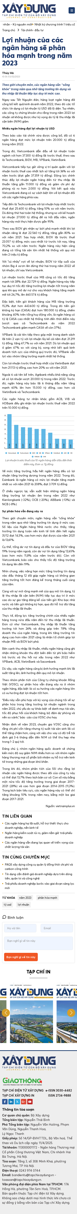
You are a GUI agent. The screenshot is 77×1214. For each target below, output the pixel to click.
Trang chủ (8, 30)
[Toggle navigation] (72, 10)
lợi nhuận (23, 904)
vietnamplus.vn (65, 806)
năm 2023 (25, 897)
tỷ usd (7, 904)
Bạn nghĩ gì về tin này (20, 957)
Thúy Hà (8, 73)
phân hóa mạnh (47, 897)
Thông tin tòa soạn (18, 1109)
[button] (71, 1013)
